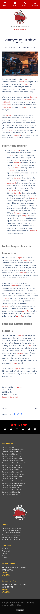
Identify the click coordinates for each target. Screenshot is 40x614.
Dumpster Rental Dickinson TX (12, 472)
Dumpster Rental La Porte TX (11, 452)
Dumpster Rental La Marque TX (12, 481)
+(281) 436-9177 (21, 29)
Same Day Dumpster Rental (11, 539)
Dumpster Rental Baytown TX (11, 456)
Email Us (5, 572)
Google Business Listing (10, 397)
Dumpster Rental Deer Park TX (12, 470)
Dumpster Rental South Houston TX (13, 463)
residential (6, 102)
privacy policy (6, 605)
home (4, 105)
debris (26, 107)
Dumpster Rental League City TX (12, 461)
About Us (5, 549)
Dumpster (17, 150)
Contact (4, 558)
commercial (28, 100)
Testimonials (6, 551)
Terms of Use (16, 605)
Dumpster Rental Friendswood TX (13, 449)
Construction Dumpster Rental (11, 530)
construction (6, 107)
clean (22, 82)
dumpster (26, 79)
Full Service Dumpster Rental (11, 533)
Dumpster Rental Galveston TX (12, 458)
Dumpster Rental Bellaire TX (11, 465)
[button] (14, 414)
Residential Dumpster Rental (11, 535)
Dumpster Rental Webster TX (11, 494)
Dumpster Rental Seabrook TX (11, 454)
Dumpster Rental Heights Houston (13, 474)
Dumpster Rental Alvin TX (10, 447)
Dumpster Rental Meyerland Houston (14, 483)
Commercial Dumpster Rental (11, 528)
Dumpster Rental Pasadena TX (12, 485)
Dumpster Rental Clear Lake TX (12, 467)
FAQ (3, 555)
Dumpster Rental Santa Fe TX (11, 490)
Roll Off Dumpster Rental (10, 537)
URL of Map (6, 575)
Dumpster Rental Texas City (11, 492)
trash (30, 89)
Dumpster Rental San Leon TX (11, 488)
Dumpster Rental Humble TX (11, 479)
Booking (4, 553)
